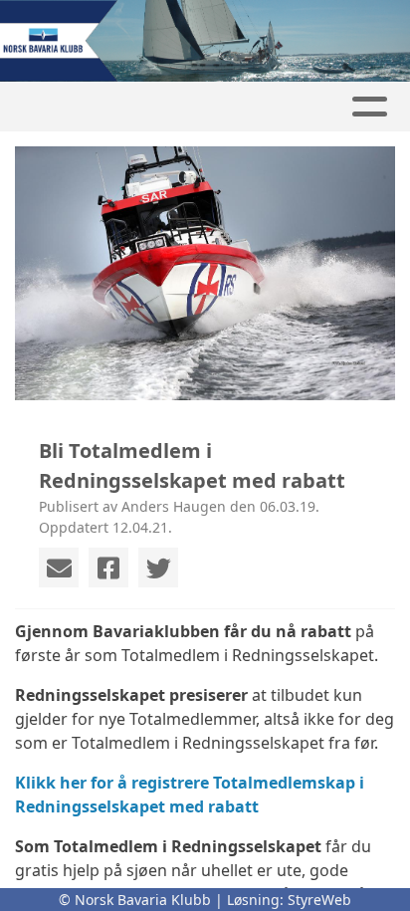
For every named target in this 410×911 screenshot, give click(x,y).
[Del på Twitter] (158, 567)
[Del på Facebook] (108, 567)
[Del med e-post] (59, 567)
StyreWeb (319, 899)
